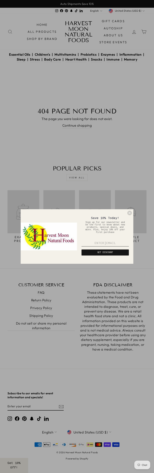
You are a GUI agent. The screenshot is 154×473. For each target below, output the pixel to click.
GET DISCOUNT (105, 252)
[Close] (129, 213)
